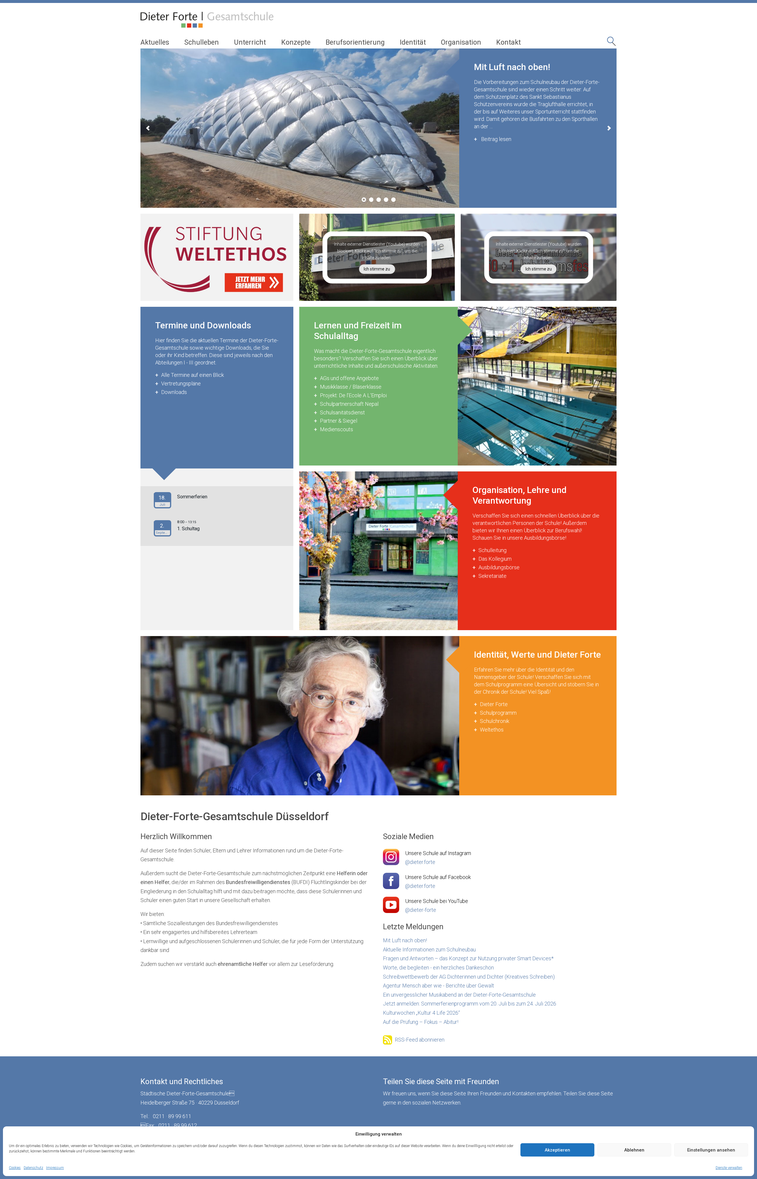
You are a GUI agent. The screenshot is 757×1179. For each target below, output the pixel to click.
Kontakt (508, 42)
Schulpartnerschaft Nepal (349, 404)
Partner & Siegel (338, 421)
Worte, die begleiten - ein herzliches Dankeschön (438, 967)
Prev (148, 128)
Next (609, 128)
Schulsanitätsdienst (342, 412)
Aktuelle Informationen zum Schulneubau (429, 949)
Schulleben (201, 42)
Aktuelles (154, 42)
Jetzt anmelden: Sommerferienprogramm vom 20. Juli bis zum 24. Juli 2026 (469, 1003)
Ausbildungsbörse (499, 567)
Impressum (55, 1167)
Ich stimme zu (377, 269)
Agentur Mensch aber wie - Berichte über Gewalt (438, 985)
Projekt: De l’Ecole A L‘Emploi (353, 395)
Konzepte (295, 42)
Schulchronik (494, 721)
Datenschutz (33, 1167)
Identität (413, 42)
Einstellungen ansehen (711, 1150)
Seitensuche (612, 43)
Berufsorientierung (355, 42)
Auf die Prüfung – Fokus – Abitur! (420, 1022)
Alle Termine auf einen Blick (192, 375)
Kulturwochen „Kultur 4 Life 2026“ (421, 1013)
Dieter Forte (494, 704)
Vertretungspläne (181, 383)
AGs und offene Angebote (349, 378)
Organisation (461, 42)
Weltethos (492, 729)
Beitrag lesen (518, 150)
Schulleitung (492, 550)
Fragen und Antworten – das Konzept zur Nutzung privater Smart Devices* (468, 958)
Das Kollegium (495, 559)
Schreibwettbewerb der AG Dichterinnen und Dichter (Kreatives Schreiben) (469, 977)
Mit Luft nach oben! (405, 940)
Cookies (15, 1167)
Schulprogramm (498, 713)
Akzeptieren (557, 1150)
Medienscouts (336, 429)
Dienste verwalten (729, 1167)
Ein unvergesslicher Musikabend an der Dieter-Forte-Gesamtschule (459, 995)
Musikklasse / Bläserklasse (350, 387)
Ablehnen (634, 1150)
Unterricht (250, 42)
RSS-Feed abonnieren (419, 1040)
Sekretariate (492, 576)
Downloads (174, 392)
